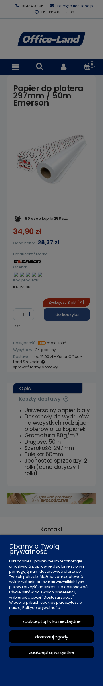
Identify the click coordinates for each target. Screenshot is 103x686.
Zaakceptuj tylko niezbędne (51, 621)
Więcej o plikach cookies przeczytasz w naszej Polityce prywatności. (46, 605)
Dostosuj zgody (51, 637)
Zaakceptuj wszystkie (51, 652)
